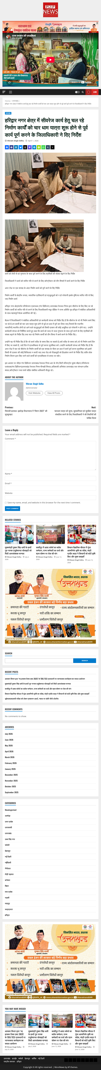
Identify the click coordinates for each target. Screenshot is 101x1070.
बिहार (7, 885)
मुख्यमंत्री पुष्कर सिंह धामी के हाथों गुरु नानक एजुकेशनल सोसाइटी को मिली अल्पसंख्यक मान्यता (18, 550)
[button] (3, 92)
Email (8, 483)
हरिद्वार (7, 915)
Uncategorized (10, 809)
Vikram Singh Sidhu (15, 141)
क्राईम (14, 1058)
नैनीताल (8, 868)
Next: (75, 412)
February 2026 (11, 763)
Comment (10, 438)
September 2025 (11, 792)
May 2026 (9, 745)
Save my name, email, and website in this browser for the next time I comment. (44, 502)
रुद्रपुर (7, 903)
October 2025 (10, 786)
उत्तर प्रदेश (9, 821)
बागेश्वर (7, 880)
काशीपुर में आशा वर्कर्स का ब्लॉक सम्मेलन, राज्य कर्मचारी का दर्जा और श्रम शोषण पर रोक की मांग (50, 550)
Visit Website (34, 393)
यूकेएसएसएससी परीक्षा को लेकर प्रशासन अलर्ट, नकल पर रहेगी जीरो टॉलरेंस (32, 698)
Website (8, 493)
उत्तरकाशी (8, 827)
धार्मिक (34, 1058)
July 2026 (9, 733)
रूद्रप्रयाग (9, 909)
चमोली (7, 844)
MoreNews (59, 1067)
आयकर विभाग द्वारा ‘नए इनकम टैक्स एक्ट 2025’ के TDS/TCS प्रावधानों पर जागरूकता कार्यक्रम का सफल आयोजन (45, 678)
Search (8, 653)
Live (95, 92)
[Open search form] (83, 92)
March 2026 (9, 757)
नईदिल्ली (8, 862)
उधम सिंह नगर (10, 839)
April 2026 (9, 751)
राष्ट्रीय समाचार (9, 1061)
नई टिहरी (8, 856)
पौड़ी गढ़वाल (9, 874)
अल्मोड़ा (7, 815)
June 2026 (9, 739)
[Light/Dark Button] (77, 92)
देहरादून (7, 850)
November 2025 (11, 780)
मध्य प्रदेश (8, 891)
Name (8, 473)
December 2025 (11, 774)
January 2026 (10, 768)
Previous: (26, 411)
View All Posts (53, 393)
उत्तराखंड (8, 113)
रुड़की (7, 897)
